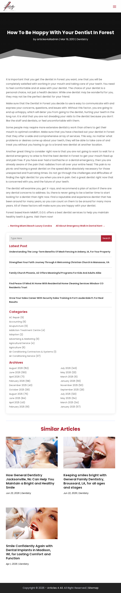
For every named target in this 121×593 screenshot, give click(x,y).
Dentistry (82, 39)
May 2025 (65, 398)
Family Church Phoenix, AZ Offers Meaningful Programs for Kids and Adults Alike (55, 272)
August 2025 (16, 393)
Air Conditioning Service (22, 356)
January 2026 (67, 381)
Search (106, 238)
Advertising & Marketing (22, 339)
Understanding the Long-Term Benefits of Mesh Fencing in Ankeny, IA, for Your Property (59, 251)
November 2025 (69, 385)
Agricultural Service (19, 343)
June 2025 (14, 398)
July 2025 (65, 393)
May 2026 (65, 372)
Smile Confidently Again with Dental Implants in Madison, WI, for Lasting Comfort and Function (29, 552)
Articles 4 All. (55, 588)
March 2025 (66, 402)
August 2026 (16, 368)
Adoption (14, 334)
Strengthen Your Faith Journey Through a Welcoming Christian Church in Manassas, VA (59, 262)
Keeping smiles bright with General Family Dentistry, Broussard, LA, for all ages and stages (85, 481)
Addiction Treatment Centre (25, 330)
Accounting (15, 321)
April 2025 (14, 402)
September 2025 (69, 389)
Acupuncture (16, 326)
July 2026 (65, 368)
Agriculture (15, 347)
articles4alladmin (47, 39)
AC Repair (14, 317)
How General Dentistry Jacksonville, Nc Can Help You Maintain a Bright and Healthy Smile (30, 481)
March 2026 (66, 376)
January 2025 (67, 406)
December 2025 (18, 385)
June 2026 (14, 372)
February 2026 (17, 381)
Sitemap (93, 588)
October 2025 (16, 389)
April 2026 (14, 376)
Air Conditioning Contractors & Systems (31, 351)
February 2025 (17, 406)
